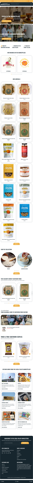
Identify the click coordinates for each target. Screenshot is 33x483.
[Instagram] (2, 453)
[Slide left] (32, 294)
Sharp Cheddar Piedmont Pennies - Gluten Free (8, 160)
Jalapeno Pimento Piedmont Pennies (8, 219)
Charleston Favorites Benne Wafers (8, 356)
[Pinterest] (10, 453)
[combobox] (21, 4)
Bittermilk (8, 71)
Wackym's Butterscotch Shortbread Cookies (24, 118)
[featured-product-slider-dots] (4, 303)
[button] (30, 481)
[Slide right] (32, 292)
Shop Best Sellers (6, 38)
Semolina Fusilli (8, 199)
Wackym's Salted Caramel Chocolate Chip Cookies (8, 139)
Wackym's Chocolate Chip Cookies (8, 98)
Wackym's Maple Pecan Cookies (25, 98)
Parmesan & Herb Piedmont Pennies (24, 199)
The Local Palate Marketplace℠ (16, 477)
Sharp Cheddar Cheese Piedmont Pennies (8, 239)
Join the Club (20, 427)
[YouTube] (6, 453)
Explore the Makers (5, 388)
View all (16, 243)
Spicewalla (24, 71)
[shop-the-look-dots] (2, 317)
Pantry (8, 268)
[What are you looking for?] (31, 4)
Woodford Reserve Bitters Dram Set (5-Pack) (25, 357)
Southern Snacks (24, 268)
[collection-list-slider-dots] (11, 74)
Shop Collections (4, 427)
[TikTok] (8, 453)
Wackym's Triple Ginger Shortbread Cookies (24, 139)
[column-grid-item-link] (8, 377)
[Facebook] (4, 453)
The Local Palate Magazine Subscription (13, 327)
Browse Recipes (20, 388)
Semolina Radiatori (25, 219)
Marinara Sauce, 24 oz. (24, 159)
